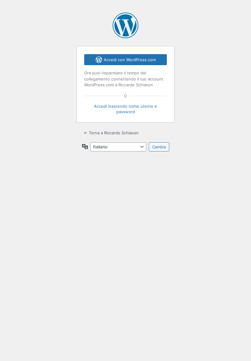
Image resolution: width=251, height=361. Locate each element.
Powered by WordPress (125, 25)
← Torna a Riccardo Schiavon (111, 132)
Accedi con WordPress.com (130, 59)
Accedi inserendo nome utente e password (125, 109)
